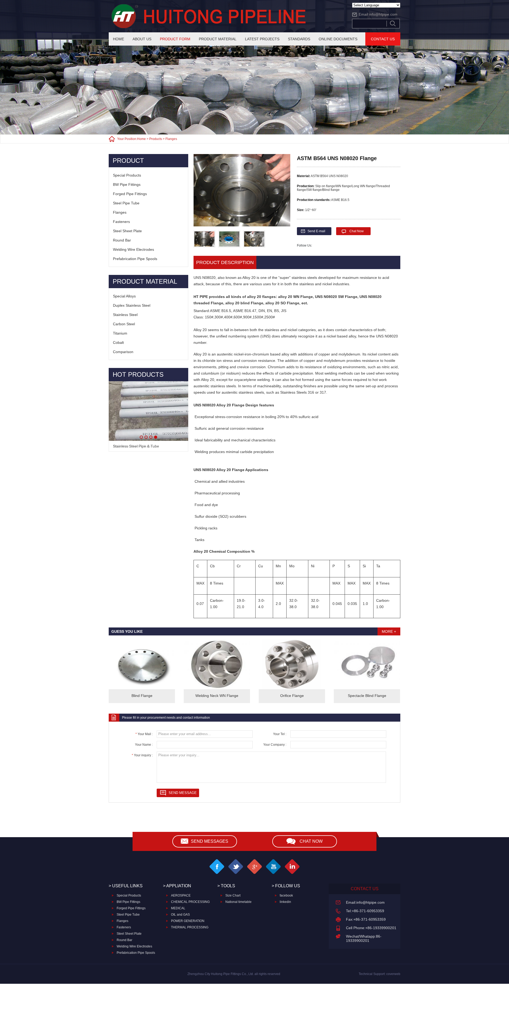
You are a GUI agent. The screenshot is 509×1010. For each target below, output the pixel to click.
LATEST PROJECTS (262, 39)
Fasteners (121, 221)
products (155, 139)
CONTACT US (383, 39)
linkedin (285, 902)
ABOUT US (142, 39)
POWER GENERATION (187, 921)
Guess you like (127, 631)
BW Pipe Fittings (127, 184)
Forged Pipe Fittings (130, 194)
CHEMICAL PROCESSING (190, 902)
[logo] (225, 16)
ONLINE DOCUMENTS (338, 39)
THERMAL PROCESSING (189, 927)
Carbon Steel (124, 324)
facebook (286, 895)
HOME (118, 39)
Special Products (127, 175)
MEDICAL (178, 908)
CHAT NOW (311, 841)
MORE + (389, 631)
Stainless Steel (125, 315)
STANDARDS (299, 39)
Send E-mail (316, 231)
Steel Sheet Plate (127, 231)
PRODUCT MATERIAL (217, 39)
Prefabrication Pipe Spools (135, 259)
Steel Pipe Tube (126, 203)
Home (141, 139)
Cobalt (118, 342)
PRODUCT (128, 160)
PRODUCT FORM (175, 39)
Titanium (120, 333)
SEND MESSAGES (209, 841)
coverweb (393, 974)
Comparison (123, 352)
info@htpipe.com (383, 14)
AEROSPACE (181, 895)
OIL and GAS (180, 914)
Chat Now (356, 231)
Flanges (171, 139)
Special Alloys (124, 296)
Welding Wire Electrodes (133, 249)
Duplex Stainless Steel (131, 305)
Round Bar (122, 240)
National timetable (238, 902)
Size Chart (232, 895)
